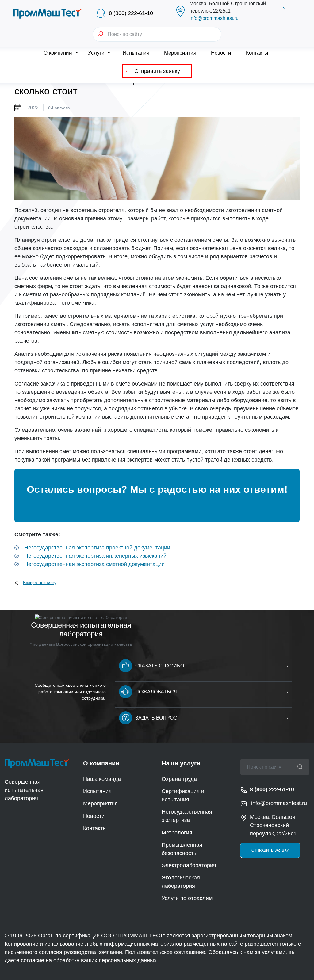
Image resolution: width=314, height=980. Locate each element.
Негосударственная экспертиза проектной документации (97, 548)
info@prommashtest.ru (214, 18)
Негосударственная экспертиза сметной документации (94, 564)
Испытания (136, 53)
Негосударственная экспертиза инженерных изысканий (95, 556)
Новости (221, 53)
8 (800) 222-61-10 (131, 13)
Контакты (257, 53)
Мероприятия (180, 53)
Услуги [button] (97, 53)
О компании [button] (59, 53)
